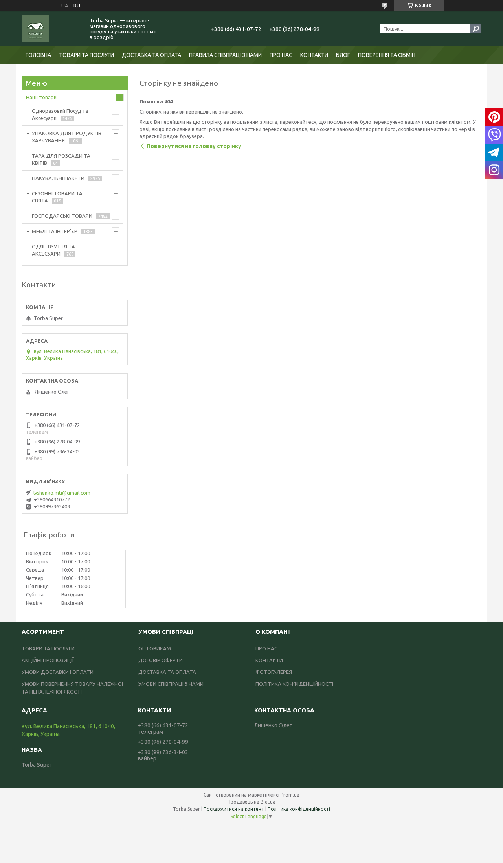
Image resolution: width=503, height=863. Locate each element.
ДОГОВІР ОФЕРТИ (160, 660)
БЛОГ (343, 55)
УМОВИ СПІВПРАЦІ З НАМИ (171, 683)
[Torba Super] (51, 28)
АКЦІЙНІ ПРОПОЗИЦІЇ (48, 660)
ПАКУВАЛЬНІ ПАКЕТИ (58, 178)
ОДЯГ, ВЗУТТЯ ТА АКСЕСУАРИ (53, 250)
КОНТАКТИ (314, 55)
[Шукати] (475, 28)
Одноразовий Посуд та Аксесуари (60, 114)
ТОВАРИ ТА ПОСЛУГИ (86, 55)
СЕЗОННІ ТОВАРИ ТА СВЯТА (57, 197)
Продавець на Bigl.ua (251, 801)
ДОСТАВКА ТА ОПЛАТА (151, 55)
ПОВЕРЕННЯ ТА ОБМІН (386, 55)
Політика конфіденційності (299, 808)
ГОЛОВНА (38, 55)
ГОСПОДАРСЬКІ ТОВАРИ (62, 216)
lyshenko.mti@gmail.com (61, 492)
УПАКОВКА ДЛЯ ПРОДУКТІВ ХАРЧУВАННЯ (66, 137)
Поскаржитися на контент (234, 808)
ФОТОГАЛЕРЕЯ (273, 672)
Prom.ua (290, 794)
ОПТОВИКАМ (154, 648)
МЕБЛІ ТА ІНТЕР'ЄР (54, 231)
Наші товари (41, 97)
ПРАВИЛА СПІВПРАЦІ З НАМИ (225, 55)
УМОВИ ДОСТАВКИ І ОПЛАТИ (58, 672)
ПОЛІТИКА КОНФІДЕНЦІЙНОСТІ (294, 683)
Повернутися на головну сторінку (194, 146)
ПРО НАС (281, 55)
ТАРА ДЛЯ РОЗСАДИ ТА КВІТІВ (61, 159)
